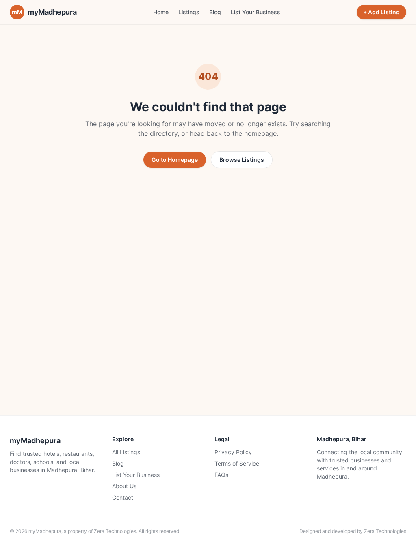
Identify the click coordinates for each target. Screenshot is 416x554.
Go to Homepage (175, 159)
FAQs (221, 474)
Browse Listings (241, 159)
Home (161, 12)
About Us (124, 486)
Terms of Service (236, 463)
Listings (188, 12)
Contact (122, 497)
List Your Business (255, 12)
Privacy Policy (233, 452)
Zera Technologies (115, 531)
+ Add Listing (381, 12)
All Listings (126, 452)
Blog (215, 12)
